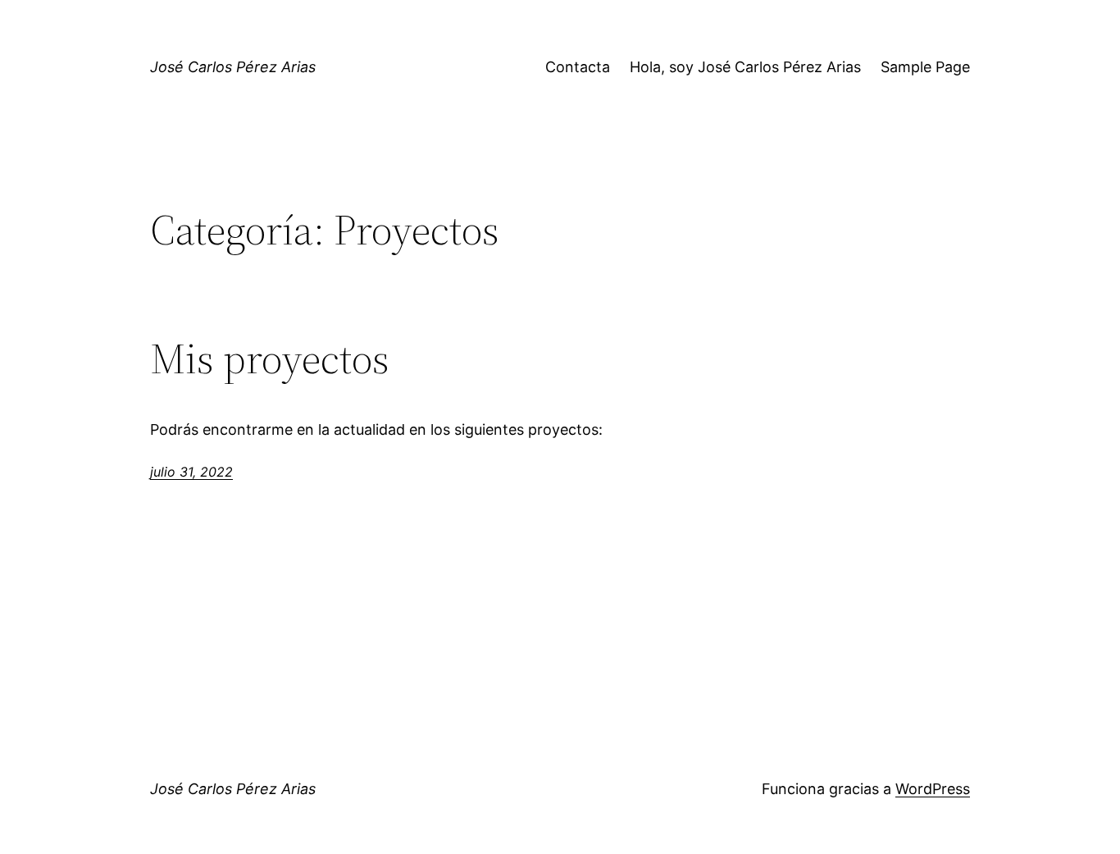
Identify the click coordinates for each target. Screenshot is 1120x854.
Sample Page (925, 66)
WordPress (932, 788)
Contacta (577, 66)
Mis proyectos (269, 358)
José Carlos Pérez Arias (233, 66)
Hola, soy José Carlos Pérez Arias (745, 66)
